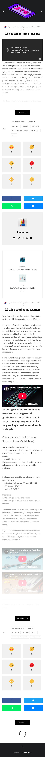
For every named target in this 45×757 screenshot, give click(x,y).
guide (26, 126)
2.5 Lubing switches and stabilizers (22, 268)
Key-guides (25, 27)
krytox (26, 632)
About (16, 752)
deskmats (16, 126)
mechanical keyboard (20, 130)
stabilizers (36, 637)
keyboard (35, 126)
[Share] (11, 198)
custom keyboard (19, 122)
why (14, 135)
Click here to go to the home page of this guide (21, 101)
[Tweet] (33, 198)
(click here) (28, 441)
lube (34, 632)
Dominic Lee (22, 232)
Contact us (26, 752)
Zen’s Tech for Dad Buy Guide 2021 (22, 288)
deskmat (32, 122)
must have (35, 130)
